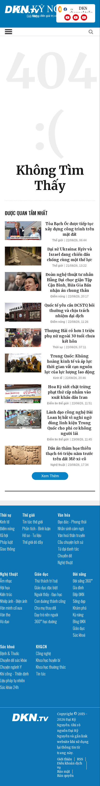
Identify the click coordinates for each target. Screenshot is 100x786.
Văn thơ (5, 615)
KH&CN (41, 647)
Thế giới (57, 240)
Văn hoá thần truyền (71, 535)
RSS (80, 759)
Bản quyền (65, 776)
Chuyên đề (65, 556)
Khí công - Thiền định (14, 674)
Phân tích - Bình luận (36, 528)
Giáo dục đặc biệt (46, 587)
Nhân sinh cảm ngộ (71, 528)
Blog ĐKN (79, 621)
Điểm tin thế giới (58, 403)
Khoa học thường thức (51, 667)
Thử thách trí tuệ (46, 581)
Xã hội (4, 535)
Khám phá (79, 608)
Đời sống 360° (83, 581)
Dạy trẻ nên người (46, 615)
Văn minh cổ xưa (11, 608)
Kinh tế (57, 378)
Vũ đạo (4, 621)
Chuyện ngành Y (11, 667)
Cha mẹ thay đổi (45, 608)
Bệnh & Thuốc (9, 653)
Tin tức (41, 674)
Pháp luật (6, 542)
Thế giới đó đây (32, 542)
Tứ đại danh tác (68, 549)
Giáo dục (41, 574)
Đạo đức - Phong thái (72, 522)
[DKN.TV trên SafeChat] (60, 9)
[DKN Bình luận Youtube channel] (76, 17)
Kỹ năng (78, 615)
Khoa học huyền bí (48, 660)
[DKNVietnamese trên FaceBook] (65, 9)
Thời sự (58, 347)
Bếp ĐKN (78, 594)
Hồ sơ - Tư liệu (31, 535)
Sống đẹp (79, 601)
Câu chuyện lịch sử (70, 542)
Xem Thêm (50, 476)
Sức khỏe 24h (9, 687)
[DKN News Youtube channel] (67, 17)
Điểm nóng (57, 296)
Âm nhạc (6, 581)
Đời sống (79, 574)
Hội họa (5, 587)
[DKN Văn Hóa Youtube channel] (84, 17)
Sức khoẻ (79, 635)
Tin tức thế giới (32, 522)
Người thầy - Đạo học (48, 594)
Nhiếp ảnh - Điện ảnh (13, 601)
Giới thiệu (64, 759)
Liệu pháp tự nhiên (12, 680)
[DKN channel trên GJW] (81, 9)
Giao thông (7, 549)
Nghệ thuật (57, 465)
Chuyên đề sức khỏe (13, 660)
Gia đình (78, 587)
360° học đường (45, 621)
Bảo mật (63, 772)
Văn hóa (64, 515)
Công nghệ (43, 653)
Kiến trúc (6, 594)
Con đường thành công (50, 601)
